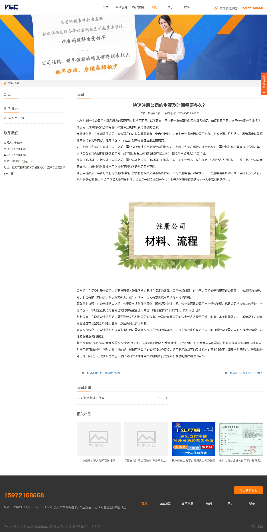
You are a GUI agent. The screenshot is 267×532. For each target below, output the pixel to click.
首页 (105, 7)
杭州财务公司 (85, 179)
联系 (187, 7)
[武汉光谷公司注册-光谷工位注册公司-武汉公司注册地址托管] (11, 7)
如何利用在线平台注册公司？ (246, 373)
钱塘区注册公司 (92, 343)
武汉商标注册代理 (14, 118)
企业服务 (122, 7)
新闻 (154, 7)
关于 (170, 7)
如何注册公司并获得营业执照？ (104, 373)
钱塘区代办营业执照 (236, 343)
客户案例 (138, 7)
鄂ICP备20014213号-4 (87, 526)
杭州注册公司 (105, 133)
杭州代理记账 (191, 310)
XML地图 (257, 526)
